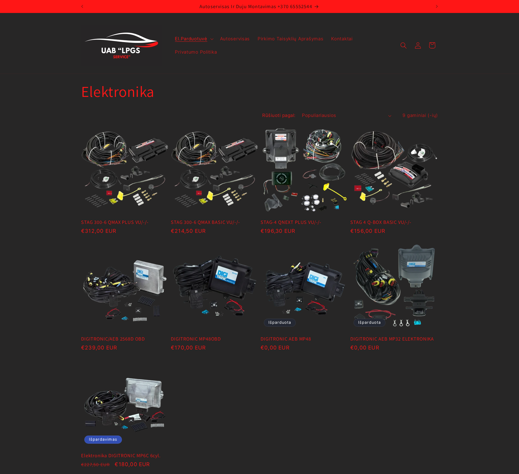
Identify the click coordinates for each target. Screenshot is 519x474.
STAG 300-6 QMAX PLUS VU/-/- (115, 222)
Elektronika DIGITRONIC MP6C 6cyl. (121, 455)
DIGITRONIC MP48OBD (196, 339)
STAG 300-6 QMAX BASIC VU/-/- (205, 222)
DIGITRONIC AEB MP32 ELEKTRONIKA (392, 339)
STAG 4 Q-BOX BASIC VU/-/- (380, 222)
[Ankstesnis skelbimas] (82, 6)
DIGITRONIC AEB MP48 (286, 339)
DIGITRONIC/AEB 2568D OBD (113, 339)
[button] (193, 38)
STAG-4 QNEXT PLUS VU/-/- (291, 222)
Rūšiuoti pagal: (278, 115)
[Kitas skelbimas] (437, 6)
